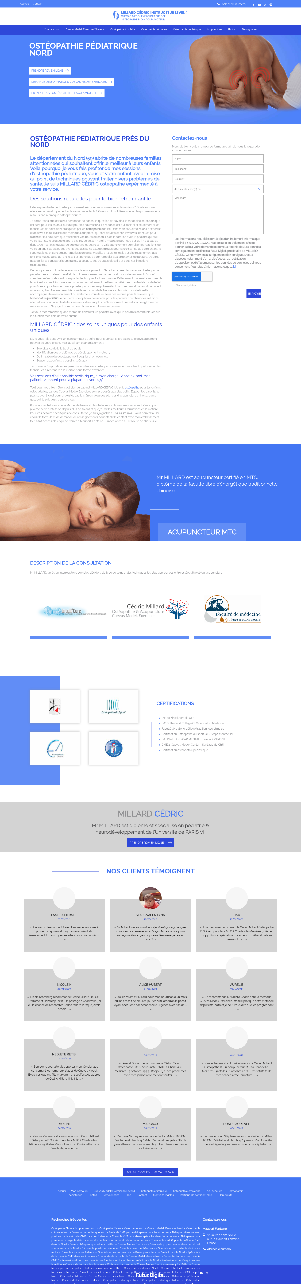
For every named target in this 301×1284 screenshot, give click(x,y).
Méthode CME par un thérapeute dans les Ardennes (139, 1232)
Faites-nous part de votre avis (150, 1171)
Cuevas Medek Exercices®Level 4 (85, 29)
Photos (232, 29)
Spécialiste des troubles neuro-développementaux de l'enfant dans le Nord (141, 1252)
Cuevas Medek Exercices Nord (165, 1228)
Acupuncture (214, 29)
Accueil (24, 3)
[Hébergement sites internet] (150, 1282)
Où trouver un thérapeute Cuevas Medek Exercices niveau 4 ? (142, 1264)
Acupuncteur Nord (85, 1228)
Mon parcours (52, 29)
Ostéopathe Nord (134, 1228)
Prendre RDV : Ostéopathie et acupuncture (64, 93)
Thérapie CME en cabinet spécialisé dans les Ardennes (144, 1236)
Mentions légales (163, 1195)
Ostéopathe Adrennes (73, 1276)
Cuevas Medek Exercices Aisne (107, 1276)
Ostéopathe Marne (110, 1228)
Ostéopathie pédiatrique (187, 29)
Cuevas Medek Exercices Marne (81, 1280)
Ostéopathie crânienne (154, 29)
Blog (128, 1195)
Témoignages (249, 29)
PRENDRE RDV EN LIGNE (47, 70)
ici (234, 266)
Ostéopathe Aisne (61, 1228)
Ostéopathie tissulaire (122, 29)
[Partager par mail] (259, 5)
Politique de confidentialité (196, 1195)
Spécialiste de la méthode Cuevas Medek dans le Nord (129, 1256)
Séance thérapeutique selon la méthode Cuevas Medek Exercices (108, 1244)
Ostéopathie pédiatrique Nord (89, 1232)
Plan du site (226, 1195)
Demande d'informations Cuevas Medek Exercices (69, 81)
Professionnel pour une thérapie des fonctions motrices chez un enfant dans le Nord (110, 1260)
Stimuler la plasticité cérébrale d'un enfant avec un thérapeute (118, 1248)
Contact (37, 3)
